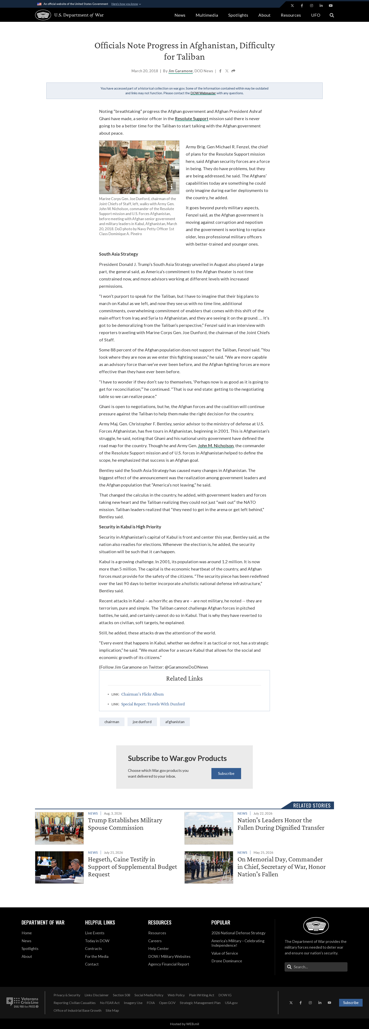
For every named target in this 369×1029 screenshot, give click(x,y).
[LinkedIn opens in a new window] (321, 5)
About (264, 15)
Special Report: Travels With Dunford (153, 704)
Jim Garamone (180, 71)
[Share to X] (227, 71)
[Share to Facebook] (220, 71)
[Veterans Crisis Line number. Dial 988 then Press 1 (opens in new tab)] (22, 1002)
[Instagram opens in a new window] (311, 5)
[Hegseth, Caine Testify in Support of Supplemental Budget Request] (108, 866)
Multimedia (207, 15)
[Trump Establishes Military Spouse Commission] (108, 827)
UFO (315, 15)
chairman (111, 721)
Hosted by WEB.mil (184, 1024)
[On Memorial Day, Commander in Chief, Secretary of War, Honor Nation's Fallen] (257, 866)
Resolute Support (191, 118)
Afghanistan (174, 721)
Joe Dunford (142, 721)
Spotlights (238, 15)
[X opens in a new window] (292, 5)
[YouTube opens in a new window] (331, 5)
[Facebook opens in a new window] (302, 5)
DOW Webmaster (203, 93)
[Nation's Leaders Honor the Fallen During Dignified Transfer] (257, 827)
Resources (291, 15)
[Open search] (331, 15)
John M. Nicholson (216, 445)
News (179, 15)
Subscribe (226, 773)
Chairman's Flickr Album (142, 694)
